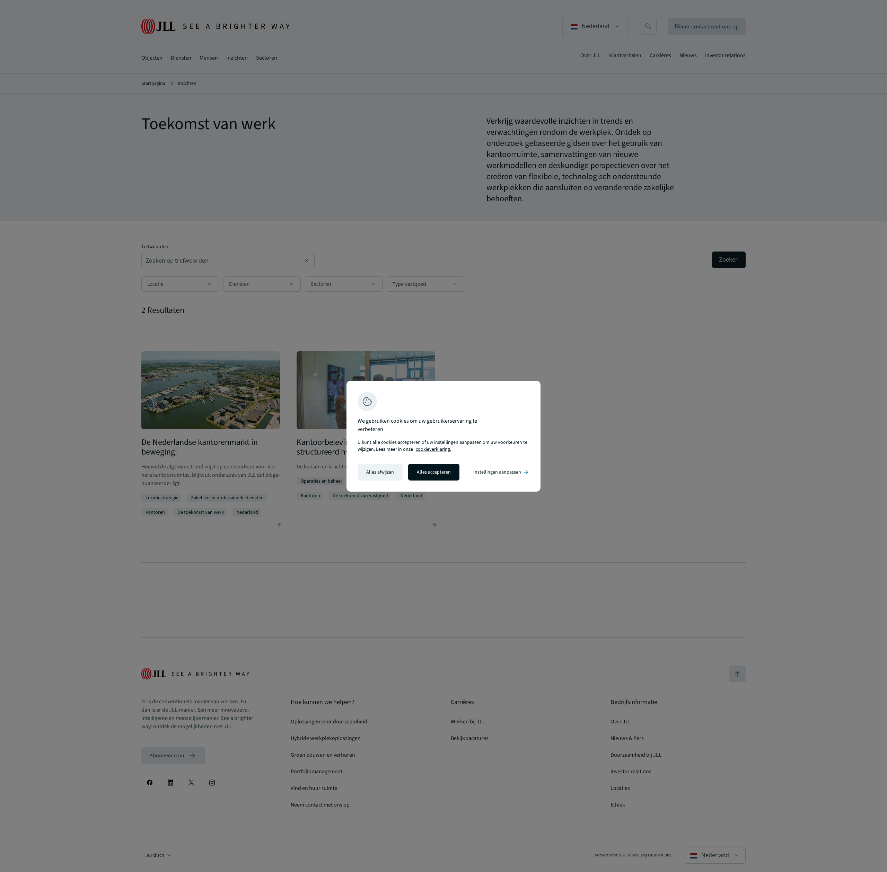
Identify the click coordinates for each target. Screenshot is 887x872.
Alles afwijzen (380, 472)
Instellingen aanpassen (501, 472)
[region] (443, 436)
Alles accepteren (434, 472)
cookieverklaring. (433, 449)
